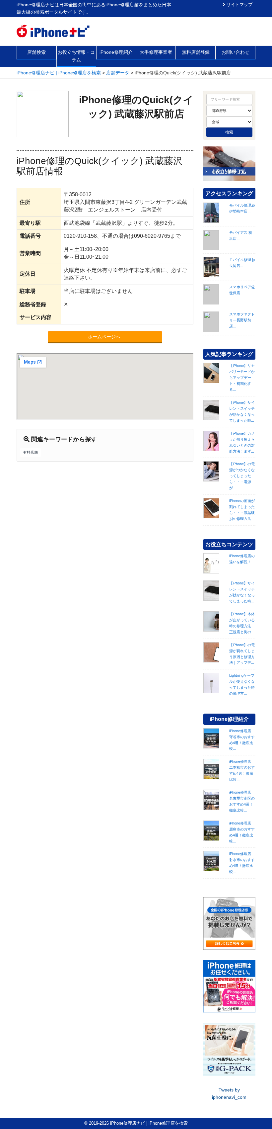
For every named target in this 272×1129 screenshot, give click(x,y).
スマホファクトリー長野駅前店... (242, 320)
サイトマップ (238, 4)
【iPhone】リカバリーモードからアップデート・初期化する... (242, 377)
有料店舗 (30, 452)
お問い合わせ (235, 52)
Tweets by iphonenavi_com (229, 1093)
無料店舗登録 (196, 52)
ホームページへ (105, 336)
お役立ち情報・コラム (76, 55)
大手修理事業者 (156, 52)
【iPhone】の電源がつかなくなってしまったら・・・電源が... (242, 476)
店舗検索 (36, 52)
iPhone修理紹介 (116, 52)
